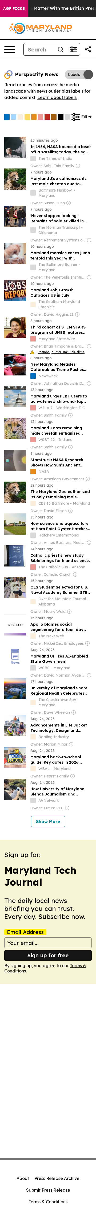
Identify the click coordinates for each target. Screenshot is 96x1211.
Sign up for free (48, 955)
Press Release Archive (56, 1178)
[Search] (60, 49)
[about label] (33, 158)
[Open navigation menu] (9, 49)
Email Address (25, 932)
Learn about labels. (57, 97)
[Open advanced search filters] (73, 49)
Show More (48, 821)
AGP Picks (14, 8)
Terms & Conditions (48, 1201)
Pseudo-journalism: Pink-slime (61, 352)
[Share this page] (88, 49)
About (23, 1178)
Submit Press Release (48, 1190)
